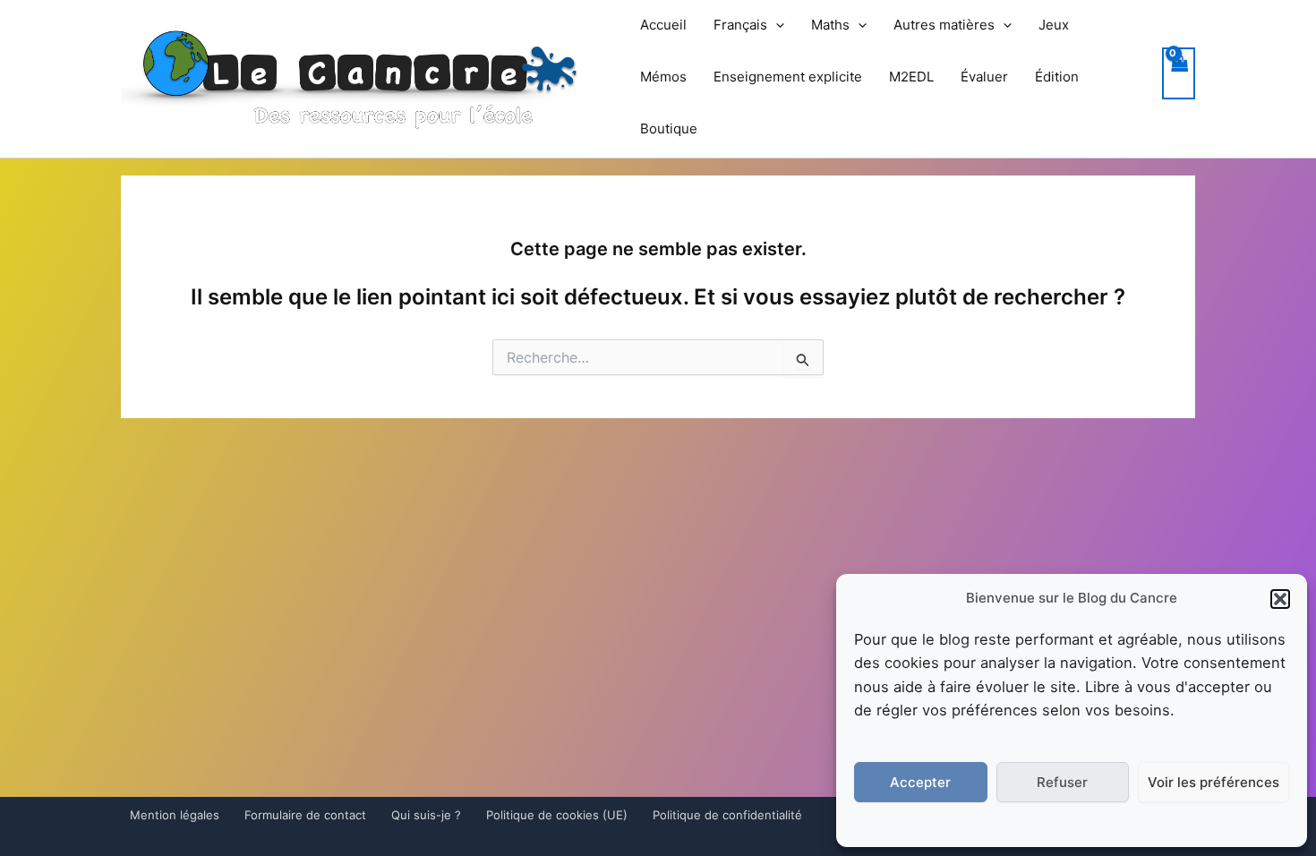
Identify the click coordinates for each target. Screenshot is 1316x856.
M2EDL (911, 76)
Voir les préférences (1213, 782)
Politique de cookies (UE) (557, 815)
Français (740, 24)
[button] (1280, 599)
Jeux (1053, 24)
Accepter (920, 782)
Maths (830, 24)
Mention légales (174, 815)
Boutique (668, 128)
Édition (1057, 76)
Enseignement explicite (788, 76)
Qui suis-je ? (426, 815)
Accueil (663, 24)
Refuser (1062, 782)
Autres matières (944, 24)
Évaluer (984, 76)
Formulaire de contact (305, 815)
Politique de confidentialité (727, 815)
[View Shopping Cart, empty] (1179, 74)
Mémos (663, 76)
